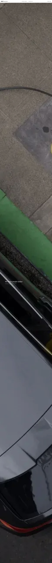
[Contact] (49, 1)
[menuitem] (24, 1)
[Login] (50, 1)
